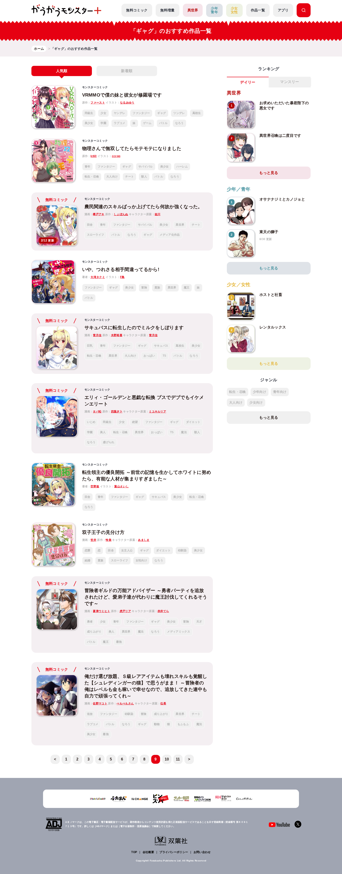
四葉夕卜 (116, 411)
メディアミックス (178, 631)
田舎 (90, 224)
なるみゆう (127, 102)
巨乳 (90, 345)
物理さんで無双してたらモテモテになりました (131, 148)
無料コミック (137, 10)
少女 (103, 113)
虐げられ (108, 442)
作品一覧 (258, 10)
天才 (199, 621)
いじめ (91, 422)
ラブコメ (119, 123)
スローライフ (95, 234)
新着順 (126, 71)
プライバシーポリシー (173, 852)
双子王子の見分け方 (103, 532)
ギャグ (161, 113)
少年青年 (214, 10)
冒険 (144, 287)
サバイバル (145, 166)
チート (129, 176)
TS (164, 355)
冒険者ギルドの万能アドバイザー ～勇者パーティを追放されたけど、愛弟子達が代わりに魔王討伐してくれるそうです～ (145, 597)
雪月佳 (97, 335)
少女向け (256, 402)
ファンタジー (141, 113)
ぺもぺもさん (125, 703)
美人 (103, 432)
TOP (134, 852)
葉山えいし (121, 486)
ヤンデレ (119, 113)
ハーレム (182, 166)
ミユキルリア (157, 411)
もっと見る (268, 173)
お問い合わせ (202, 852)
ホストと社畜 (270, 295)
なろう (179, 123)
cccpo (116, 156)
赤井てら (163, 611)
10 (167, 759)
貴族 (157, 287)
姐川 (158, 214)
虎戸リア (125, 611)
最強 (119, 641)
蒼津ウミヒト (101, 611)
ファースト (98, 102)
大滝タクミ (98, 277)
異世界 (193, 10)
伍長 (163, 703)
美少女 (89, 123)
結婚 (88, 560)
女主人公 (127, 550)
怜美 (108, 540)
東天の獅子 (268, 232)
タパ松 (97, 411)
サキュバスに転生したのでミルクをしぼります (134, 327)
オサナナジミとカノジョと (282, 199)
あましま (143, 540)
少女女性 (234, 10)
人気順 (61, 71)
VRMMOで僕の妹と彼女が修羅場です (122, 94)
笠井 (93, 540)
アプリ (283, 10)
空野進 (95, 486)
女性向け (141, 560)
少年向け (259, 392)
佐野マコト (100, 703)
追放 (90, 714)
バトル (163, 123)
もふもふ (183, 724)
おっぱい (149, 355)
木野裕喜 (116, 335)
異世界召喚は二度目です (280, 135)
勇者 (90, 621)
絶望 (135, 422)
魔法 (184, 432)
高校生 (196, 113)
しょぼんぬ (121, 214)
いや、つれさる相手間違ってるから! (120, 269)
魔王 (187, 287)
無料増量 (167, 10)
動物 (157, 724)
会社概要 (148, 852)
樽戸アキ (98, 214)
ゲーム (147, 123)
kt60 (94, 156)
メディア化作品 (170, 234)
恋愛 (88, 550)
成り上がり (94, 631)
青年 (88, 166)
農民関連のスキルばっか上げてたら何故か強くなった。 (143, 206)
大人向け (112, 176)
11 (178, 759)
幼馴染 (182, 550)
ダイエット (193, 422)
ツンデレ (179, 113)
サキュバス (161, 345)
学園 (103, 123)
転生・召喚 (92, 176)
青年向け (279, 392)
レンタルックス (272, 327)
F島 (122, 277)
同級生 (89, 113)
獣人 (144, 176)
